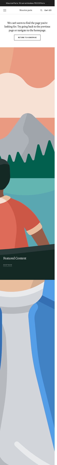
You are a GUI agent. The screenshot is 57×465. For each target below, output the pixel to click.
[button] (4, 10)
